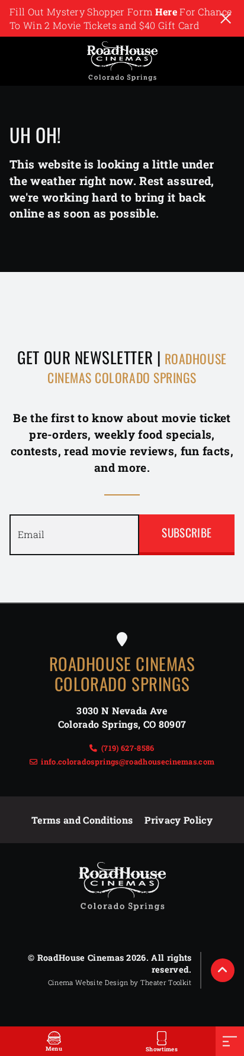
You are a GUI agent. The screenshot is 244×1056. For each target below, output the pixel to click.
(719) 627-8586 (127, 748)
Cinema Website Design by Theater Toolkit (120, 982)
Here (166, 11)
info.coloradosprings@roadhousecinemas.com (127, 761)
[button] (223, 970)
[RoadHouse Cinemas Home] (122, 61)
